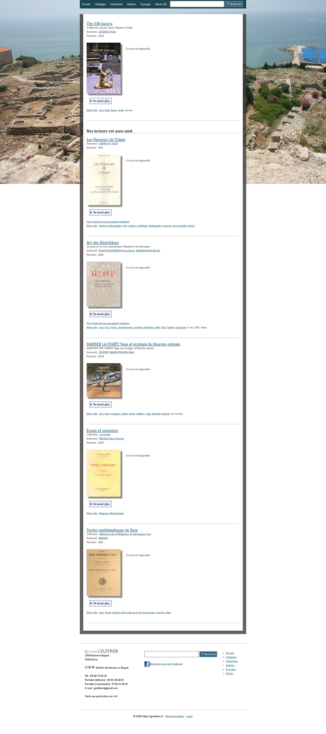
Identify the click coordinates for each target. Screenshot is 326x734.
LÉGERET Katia (107, 31)
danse (132, 414)
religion (132, 226)
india (121, 110)
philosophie (155, 226)
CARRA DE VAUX (108, 143)
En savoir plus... (102, 101)
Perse (114, 327)
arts (101, 110)
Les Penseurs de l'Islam (106, 139)
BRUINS (103, 538)
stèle (157, 327)
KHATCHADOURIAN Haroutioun (117, 250)
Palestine (149, 327)
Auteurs (131, 4)
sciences (166, 226)
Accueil (86, 4)
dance (114, 110)
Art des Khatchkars (103, 242)
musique (115, 414)
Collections (116, 4)
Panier (229, 673)
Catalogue (100, 4)
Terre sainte (168, 327)
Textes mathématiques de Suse (112, 530)
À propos (146, 4)
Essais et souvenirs (102, 430)
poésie (124, 414)
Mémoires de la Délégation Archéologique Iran (125, 534)
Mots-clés (92, 110)
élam (168, 612)
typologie (181, 327)
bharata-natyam (161, 414)
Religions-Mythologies (111, 513)
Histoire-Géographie (110, 226)
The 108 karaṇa (100, 23)
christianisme (125, 327)
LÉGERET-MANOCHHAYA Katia (116, 352)
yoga (148, 414)
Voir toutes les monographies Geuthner (108, 221)
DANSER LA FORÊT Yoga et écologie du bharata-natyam (133, 344)
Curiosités (104, 434)
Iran (107, 327)
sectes (191, 226)
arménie (138, 327)
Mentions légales (175, 716)
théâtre (140, 414)
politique (143, 226)
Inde (107, 110)
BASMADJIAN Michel (148, 250)
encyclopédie (180, 226)
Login (189, 716)
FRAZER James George (111, 438)
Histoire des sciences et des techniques (133, 612)
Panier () (161, 4)
